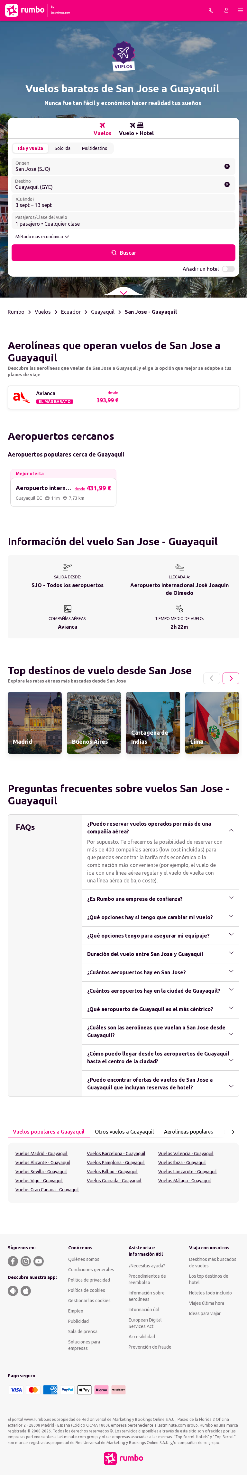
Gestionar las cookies (89, 1300)
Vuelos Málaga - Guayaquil (184, 1180)
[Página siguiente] (231, 678)
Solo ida (62, 148)
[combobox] (123, 166)
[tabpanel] (123, 1173)
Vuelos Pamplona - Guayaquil (116, 1162)
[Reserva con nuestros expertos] (211, 10)
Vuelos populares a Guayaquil (49, 1132)
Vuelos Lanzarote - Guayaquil (187, 1171)
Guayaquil (102, 312)
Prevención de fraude (150, 1347)
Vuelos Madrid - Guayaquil (41, 1153)
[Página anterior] (211, 678)
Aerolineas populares (188, 1132)
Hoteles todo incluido (210, 1292)
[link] (35, 723)
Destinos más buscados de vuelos (212, 1262)
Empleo (75, 1310)
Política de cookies (86, 1290)
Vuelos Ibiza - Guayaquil (182, 1162)
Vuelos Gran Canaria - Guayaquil (47, 1189)
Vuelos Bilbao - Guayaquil (112, 1171)
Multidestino (94, 148)
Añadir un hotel (201, 269)
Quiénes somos (83, 1259)
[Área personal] (226, 10)
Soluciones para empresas (84, 1345)
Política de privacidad (89, 1280)
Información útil (144, 1309)
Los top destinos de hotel (208, 1279)
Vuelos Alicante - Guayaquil (42, 1162)
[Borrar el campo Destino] (227, 184)
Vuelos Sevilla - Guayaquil (41, 1171)
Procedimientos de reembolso (147, 1279)
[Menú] (240, 10)
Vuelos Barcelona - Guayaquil (116, 1153)
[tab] (102, 129)
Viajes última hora (206, 1303)
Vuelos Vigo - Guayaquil (39, 1180)
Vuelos (43, 312)
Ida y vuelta (30, 148)
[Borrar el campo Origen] (227, 166)
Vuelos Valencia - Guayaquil (186, 1153)
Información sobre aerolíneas (147, 1296)
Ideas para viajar (205, 1313)
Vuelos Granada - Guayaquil (114, 1180)
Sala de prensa (82, 1331)
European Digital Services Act (145, 1323)
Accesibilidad (142, 1336)
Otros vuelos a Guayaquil (124, 1132)
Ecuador (71, 312)
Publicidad (78, 1321)
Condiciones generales (91, 1269)
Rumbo (16, 312)
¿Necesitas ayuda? (147, 1265)
